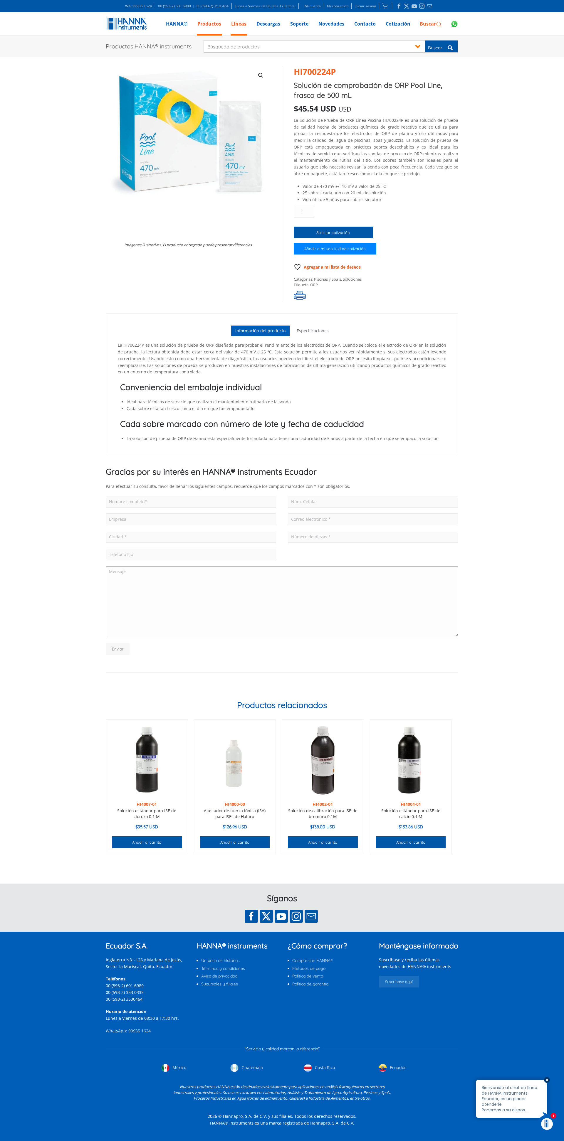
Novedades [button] (331, 24)
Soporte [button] (299, 24)
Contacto (365, 24)
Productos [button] (209, 24)
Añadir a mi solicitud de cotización (335, 248)
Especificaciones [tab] (313, 330)
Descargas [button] (268, 24)
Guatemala (251, 1067)
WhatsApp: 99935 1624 (128, 1031)
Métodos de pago (308, 968)
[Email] (311, 916)
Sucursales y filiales (219, 984)
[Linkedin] (399, 6)
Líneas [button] (238, 24)
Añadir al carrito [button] (146, 842)
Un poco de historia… (220, 960)
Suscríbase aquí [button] (399, 981)
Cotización (398, 24)
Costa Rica (324, 1067)
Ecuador (397, 1067)
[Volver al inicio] (126, 24)
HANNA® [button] (176, 24)
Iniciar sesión (365, 6)
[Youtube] (281, 916)
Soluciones (352, 279)
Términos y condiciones (223, 968)
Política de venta (307, 976)
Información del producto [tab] (260, 330)
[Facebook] (251, 916)
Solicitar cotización (333, 232)
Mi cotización (337, 6)
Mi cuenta (313, 6)
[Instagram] (296, 916)
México (178, 1067)
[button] (431, 24)
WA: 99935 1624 (138, 6)
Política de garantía (310, 984)
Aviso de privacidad (219, 976)
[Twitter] (266, 916)
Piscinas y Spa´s (327, 279)
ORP (314, 284)
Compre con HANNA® (312, 960)
